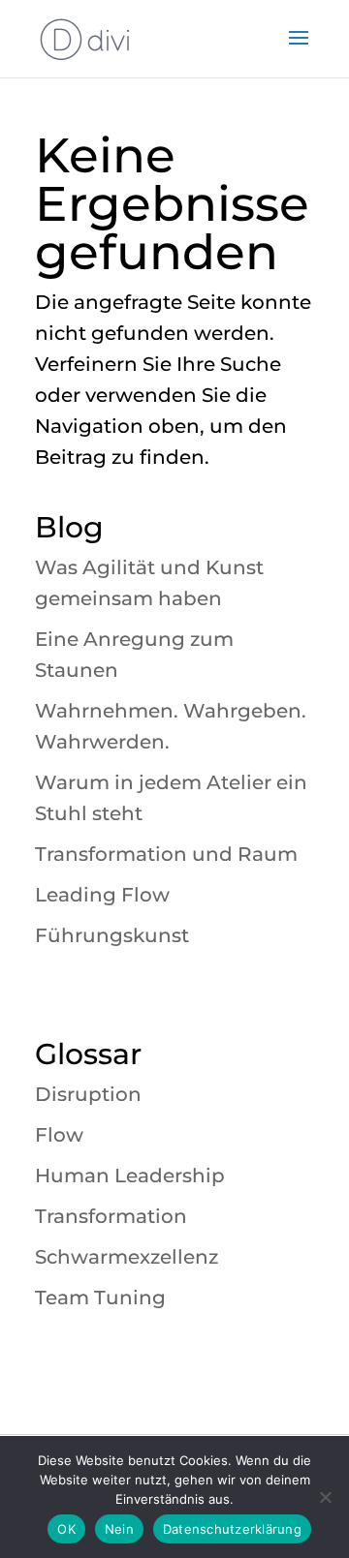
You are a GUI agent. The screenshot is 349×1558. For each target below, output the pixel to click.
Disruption (88, 1094)
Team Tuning (100, 1297)
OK (66, 1529)
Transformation (111, 1216)
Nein (119, 1529)
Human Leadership (130, 1175)
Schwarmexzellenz (126, 1256)
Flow (59, 1134)
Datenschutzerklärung (232, 1529)
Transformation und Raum (166, 854)
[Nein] (324, 1497)
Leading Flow (102, 894)
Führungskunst (112, 935)
